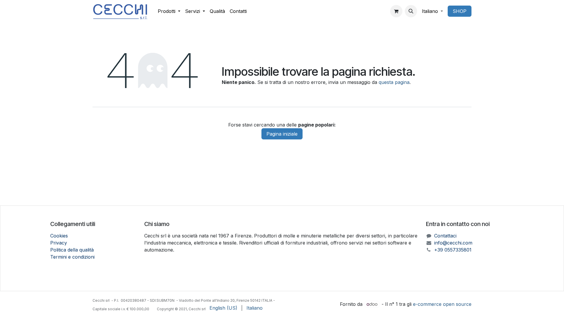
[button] (411, 11)
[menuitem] (169, 11)
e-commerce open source (442, 304)
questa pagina (394, 82)
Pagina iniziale (282, 134)
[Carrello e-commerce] (396, 11)
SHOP (459, 11)
